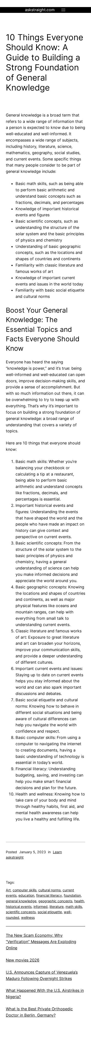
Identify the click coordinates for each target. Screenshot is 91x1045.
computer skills (24, 890)
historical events (19, 906)
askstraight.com (40, 9)
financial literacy (49, 895)
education (26, 895)
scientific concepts (21, 912)
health (79, 901)
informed (40, 906)
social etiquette (50, 912)
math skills (74, 906)
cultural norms (49, 890)
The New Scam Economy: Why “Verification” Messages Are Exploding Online (41, 941)
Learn (57, 852)
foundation (72, 895)
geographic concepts (55, 901)
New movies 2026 (22, 960)
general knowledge (21, 901)
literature (57, 906)
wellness (28, 917)
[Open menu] (63, 10)
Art (8, 890)
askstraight (15, 857)
